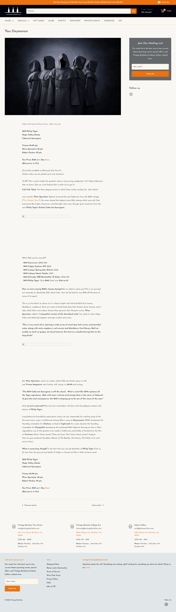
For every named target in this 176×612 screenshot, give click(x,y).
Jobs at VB (51, 586)
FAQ (49, 583)
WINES (8, 21)
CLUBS (51, 21)
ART (120, 21)
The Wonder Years (31, 200)
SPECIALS (22, 21)
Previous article (30, 505)
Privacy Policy (52, 579)
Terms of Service (53, 572)
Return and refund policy (57, 568)
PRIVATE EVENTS (92, 21)
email (87, 568)
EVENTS (62, 21)
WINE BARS (75, 21)
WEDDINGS (109, 21)
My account (146, 12)
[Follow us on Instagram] (131, 94)
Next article (96, 505)
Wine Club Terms (53, 575)
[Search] (134, 11)
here (47, 160)
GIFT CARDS (38, 21)
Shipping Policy (53, 564)
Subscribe (165, 2)
